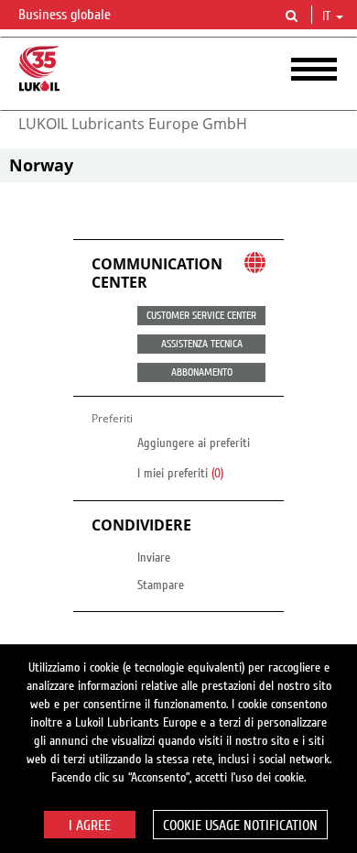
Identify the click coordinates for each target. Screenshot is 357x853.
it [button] (328, 16)
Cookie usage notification (240, 825)
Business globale (66, 14)
